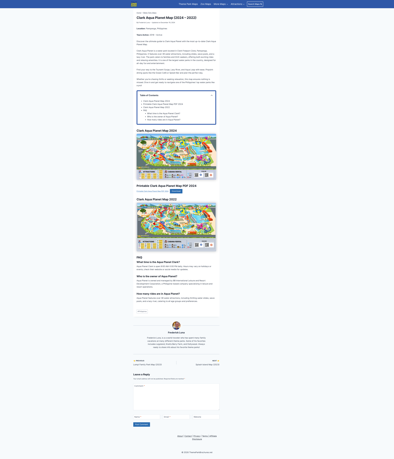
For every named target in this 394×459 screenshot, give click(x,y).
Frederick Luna (176, 332)
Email (167, 417)
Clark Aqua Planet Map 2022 (156, 107)
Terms (205, 436)
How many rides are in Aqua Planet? (163, 120)
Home (139, 13)
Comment (139, 386)
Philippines (142, 311)
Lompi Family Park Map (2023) (147, 363)
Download (176, 191)
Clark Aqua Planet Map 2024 (156, 101)
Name (137, 417)
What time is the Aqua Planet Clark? (163, 113)
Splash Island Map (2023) (207, 363)
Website (197, 417)
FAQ (145, 110)
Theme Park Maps (188, 4)
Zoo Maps (205, 4)
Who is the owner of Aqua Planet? (162, 116)
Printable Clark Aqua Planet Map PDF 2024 (163, 104)
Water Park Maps (149, 13)
